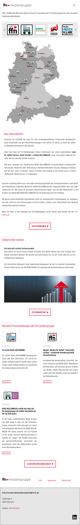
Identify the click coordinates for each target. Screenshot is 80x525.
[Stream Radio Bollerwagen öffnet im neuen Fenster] (26, 30)
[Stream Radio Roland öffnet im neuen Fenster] (40, 30)
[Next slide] (75, 29)
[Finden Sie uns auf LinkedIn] (74, 517)
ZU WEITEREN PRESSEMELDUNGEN (39, 464)
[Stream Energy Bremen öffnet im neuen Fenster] (54, 30)
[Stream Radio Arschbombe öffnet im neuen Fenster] (68, 30)
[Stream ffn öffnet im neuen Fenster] (13, 30)
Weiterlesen (6, 382)
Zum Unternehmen (39, 226)
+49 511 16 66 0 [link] (14, 508)
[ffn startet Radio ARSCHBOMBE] (11, 337)
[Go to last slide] (4, 29)
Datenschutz (66, 480)
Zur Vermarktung (39, 312)
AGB (40, 480)
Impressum (52, 480)
